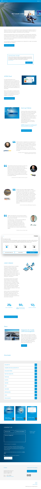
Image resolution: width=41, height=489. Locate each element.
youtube (30, 475)
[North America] (2, 1)
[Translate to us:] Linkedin (28, 475)
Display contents (29, 62)
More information (10, 60)
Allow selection (20, 252)
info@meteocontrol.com (10, 476)
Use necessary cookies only (9, 252)
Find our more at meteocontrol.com (11, 316)
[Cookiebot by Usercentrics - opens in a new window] (34, 236)
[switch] (16, 247)
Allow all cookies (32, 252)
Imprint (36, 482)
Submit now (7, 458)
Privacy (36, 483)
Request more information (9, 98)
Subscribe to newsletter (32, 471)
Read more (24, 345)
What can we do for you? (9, 45)
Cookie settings (35, 484)
